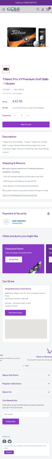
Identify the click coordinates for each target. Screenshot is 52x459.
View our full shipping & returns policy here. (19, 195)
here (5, 448)
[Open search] (38, 9)
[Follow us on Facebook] (4, 442)
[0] (47, 9)
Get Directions (15, 312)
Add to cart (26, 124)
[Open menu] (3, 9)
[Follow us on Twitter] (10, 442)
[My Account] (42, 9)
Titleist (6, 89)
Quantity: (6, 115)
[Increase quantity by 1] (27, 115)
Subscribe (10, 421)
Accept (9, 452)
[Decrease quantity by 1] (15, 115)
